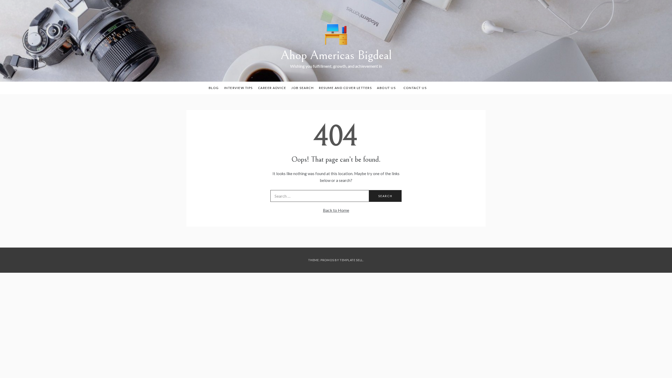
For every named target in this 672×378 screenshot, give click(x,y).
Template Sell (351, 260)
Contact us (415, 88)
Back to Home (336, 210)
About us (386, 88)
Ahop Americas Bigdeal (336, 55)
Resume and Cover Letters (345, 88)
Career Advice (272, 88)
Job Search (302, 88)
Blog (214, 88)
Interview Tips (238, 88)
